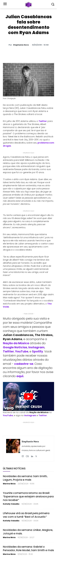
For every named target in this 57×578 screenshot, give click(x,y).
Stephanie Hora (21, 45)
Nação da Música (16, 343)
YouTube (21, 351)
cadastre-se (23, 364)
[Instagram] (23, 455)
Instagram (36, 347)
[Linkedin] (42, 53)
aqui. (20, 376)
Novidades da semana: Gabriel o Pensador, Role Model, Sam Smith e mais (28, 548)
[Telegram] (35, 53)
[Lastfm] (27, 455)
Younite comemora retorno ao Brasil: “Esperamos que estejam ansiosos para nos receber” (28, 496)
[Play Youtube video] (28, 396)
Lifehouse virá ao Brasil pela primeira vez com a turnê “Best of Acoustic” (26, 515)
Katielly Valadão (11, 504)
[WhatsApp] (15, 53)
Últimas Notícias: (14, 468)
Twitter (8, 351)
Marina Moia (9, 483)
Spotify (37, 351)
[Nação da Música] (28, 5)
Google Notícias (15, 347)
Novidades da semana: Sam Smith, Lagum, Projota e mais (25, 478)
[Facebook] (28, 53)
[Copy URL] (49, 53)
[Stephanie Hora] (13, 448)
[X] (22, 53)
